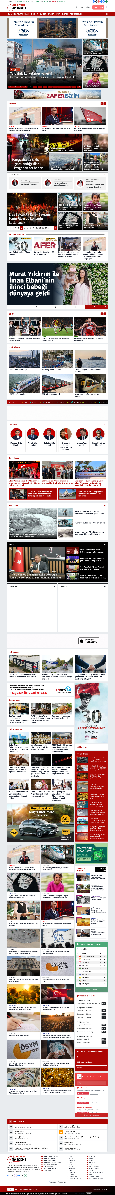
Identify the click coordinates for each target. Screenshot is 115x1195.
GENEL (71, 1158)
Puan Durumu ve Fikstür (51, 1164)
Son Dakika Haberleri (50, 1168)
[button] (10, 64)
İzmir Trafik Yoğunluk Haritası (52, 1162)
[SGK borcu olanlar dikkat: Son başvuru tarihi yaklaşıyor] (57, 938)
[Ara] (107, 7)
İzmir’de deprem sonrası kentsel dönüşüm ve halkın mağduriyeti (94, 184)
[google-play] (62, 1182)
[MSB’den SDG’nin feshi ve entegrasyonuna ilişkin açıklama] (23, 966)
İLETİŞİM (79, 7)
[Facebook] (8, 1175)
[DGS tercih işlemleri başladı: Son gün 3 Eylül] (57, 966)
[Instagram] (15, 1175)
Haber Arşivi (47, 1170)
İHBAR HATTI (18, 14)
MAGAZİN (64, 14)
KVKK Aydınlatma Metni (96, 1178)
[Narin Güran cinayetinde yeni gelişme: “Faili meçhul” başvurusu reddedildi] (57, 882)
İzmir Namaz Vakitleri (50, 1160)
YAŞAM (91, 1170)
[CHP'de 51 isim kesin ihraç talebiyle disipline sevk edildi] (90, 116)
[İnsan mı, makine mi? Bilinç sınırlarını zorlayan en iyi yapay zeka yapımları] (65, 512)
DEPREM (13, 586)
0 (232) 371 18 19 (83, 1093)
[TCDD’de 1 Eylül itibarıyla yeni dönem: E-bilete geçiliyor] (57, 854)
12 (64, 87)
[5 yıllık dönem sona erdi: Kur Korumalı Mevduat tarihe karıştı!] (23, 882)
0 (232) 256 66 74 (83, 1103)
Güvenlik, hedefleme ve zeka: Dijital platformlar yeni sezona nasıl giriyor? (30, 186)
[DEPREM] (54, 586)
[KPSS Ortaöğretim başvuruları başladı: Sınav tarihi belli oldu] (23, 1050)
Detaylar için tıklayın (91, 989)
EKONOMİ (34, 14)
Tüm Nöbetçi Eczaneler (92, 1115)
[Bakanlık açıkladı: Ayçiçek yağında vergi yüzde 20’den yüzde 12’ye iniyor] (23, 994)
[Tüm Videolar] (105, 544)
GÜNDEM (43, 14)
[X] (12, 1175)
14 (74, 87)
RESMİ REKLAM (76, 14)
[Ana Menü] (107, 14)
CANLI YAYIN (98, 7)
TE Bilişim (105, 1189)
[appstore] (52, 1182)
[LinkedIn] (18, 1175)
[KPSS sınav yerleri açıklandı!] (23, 1022)
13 (69, 87)
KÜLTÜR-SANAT (94, 1166)
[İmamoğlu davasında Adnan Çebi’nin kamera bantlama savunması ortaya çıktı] (25, 116)
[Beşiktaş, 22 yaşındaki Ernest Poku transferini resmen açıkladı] (25, 326)
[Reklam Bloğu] (57, 28)
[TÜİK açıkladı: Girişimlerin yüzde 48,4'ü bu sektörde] (23, 910)
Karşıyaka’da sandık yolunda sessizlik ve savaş (62, 184)
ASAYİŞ (27, 14)
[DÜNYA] (105, 586)
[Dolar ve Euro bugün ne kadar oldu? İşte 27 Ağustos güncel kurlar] (23, 1077)
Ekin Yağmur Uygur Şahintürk (27, 181)
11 (59, 87)
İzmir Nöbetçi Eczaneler (51, 1156)
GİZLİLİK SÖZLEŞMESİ (96, 1172)
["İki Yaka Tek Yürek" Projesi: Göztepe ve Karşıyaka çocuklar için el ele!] (72, 568)
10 (54, 87)
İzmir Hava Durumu (49, 1158)
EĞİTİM (71, 1166)
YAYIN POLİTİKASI (94, 1176)
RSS (11, 1189)
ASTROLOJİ (92, 1162)
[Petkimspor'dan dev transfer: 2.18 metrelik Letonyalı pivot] (90, 326)
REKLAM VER (73, 1176)
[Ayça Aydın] (80, 183)
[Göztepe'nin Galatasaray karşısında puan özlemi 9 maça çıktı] (57, 326)
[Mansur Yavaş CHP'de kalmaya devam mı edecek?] (57, 116)
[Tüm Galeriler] (105, 505)
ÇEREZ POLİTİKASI (75, 1178)
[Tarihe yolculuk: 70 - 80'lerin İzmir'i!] (65, 523)
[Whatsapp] (25, 1175)
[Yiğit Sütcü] (47, 183)
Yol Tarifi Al (94, 1093)
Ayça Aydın (90, 180)
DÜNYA (63, 586)
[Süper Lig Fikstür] (105, 996)
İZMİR (9, 14)
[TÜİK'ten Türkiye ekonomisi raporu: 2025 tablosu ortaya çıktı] (57, 994)
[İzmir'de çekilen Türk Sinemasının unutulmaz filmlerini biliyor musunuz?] (65, 533)
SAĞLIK (71, 1170)
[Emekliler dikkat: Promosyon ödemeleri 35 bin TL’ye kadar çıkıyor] (57, 1050)
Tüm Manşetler (48, 1166)
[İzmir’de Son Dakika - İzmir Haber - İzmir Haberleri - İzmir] (16, 7)
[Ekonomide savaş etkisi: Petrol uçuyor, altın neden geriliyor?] (72, 551)
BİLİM (70, 1164)
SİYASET (51, 14)
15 (79, 87)
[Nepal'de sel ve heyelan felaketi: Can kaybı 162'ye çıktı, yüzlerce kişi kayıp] (23, 938)
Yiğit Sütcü (57, 180)
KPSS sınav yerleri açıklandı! (19, 1035)
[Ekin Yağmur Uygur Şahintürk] (15, 183)
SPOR (58, 14)
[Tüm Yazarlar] (105, 175)
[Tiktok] (22, 1175)
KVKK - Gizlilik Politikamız (76, 1194)
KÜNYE (88, 7)
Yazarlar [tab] (15, 175)
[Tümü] (105, 424)
